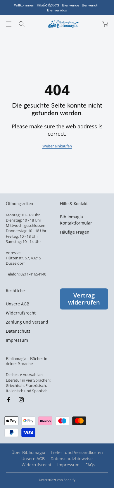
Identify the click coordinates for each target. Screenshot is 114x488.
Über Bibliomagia (28, 452)
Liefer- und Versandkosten (77, 452)
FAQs (90, 464)
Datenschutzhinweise (72, 458)
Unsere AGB (17, 304)
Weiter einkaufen (57, 146)
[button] (8, 24)
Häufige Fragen (74, 232)
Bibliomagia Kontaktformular (76, 220)
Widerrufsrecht (21, 313)
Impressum (17, 340)
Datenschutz (18, 331)
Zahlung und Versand (27, 322)
